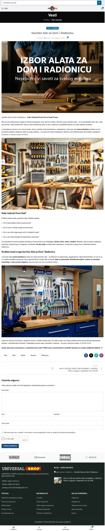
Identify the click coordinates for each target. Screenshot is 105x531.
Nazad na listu (52, 368)
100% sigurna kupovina (44, 505)
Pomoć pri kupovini (8, 501)
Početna (46, 20)
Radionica (45, 355)
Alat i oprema (56, 20)
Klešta (23, 355)
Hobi (14, 355)
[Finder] (64, 457)
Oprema (33, 355)
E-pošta (56, 414)
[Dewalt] (13, 457)
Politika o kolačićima (43, 512)
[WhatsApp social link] (95, 355)
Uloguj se (74, 497)
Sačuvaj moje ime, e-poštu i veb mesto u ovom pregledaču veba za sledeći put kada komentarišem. (40, 432)
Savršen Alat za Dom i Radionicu (85, 471)
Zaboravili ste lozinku (78, 505)
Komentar (6, 389)
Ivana (48, 38)
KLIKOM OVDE (85, 340)
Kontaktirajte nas (8, 512)
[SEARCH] (98, 3)
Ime (3, 414)
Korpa (73, 512)
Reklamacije (6, 505)
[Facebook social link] (84, 355)
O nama (39, 497)
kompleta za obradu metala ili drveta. (15, 133)
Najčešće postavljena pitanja (12, 497)
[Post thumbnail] (62, 471)
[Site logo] (51, 8)
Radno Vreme (7, 509)
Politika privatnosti (42, 509)
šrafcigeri (50, 239)
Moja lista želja (76, 509)
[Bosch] (90, 457)
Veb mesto (5, 423)
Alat (5, 355)
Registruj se (75, 501)
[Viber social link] (100, 355)
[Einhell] (39, 457)
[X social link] (90, 355)
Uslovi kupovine (42, 501)
